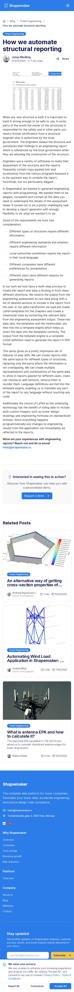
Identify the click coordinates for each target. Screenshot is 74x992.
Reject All (13, 986)
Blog (12, 21)
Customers (9, 845)
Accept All (60, 986)
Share (65, 58)
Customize (37, 986)
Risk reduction (11, 861)
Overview (8, 839)
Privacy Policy (52, 975)
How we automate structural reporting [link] (24, 25)
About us (8, 894)
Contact (7, 911)
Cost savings (10, 850)
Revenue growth (12, 856)
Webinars (8, 905)
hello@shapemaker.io (17, 447)
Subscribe (60, 955)
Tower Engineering (30, 21)
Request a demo (34, 495)
